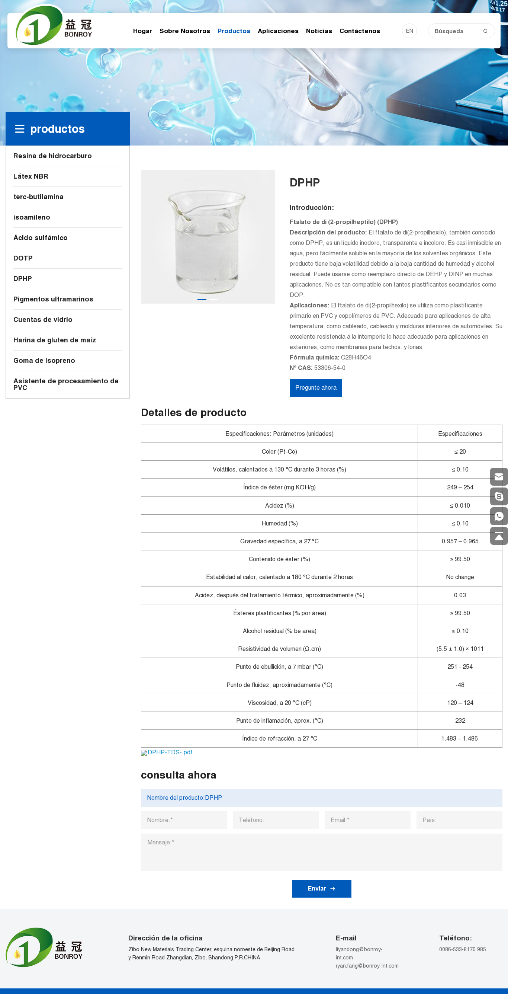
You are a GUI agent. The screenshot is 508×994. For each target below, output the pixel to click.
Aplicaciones (278, 31)
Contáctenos (360, 31)
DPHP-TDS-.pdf (170, 752)
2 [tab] (213, 299)
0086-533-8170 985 (462, 949)
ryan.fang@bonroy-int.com (367, 966)
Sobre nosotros (185, 31)
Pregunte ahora (316, 387)
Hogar (142, 31)
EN (409, 31)
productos (234, 31)
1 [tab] (201, 299)
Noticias (319, 31)
